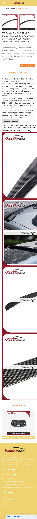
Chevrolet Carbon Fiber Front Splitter (15, 485)
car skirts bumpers (8, 478)
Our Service (6, 506)
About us (5, 496)
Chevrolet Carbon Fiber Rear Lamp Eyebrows (18, 488)
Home (7, 9)
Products (14, 9)
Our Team (5, 503)
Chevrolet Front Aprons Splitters (13, 481)
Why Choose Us (7, 500)
